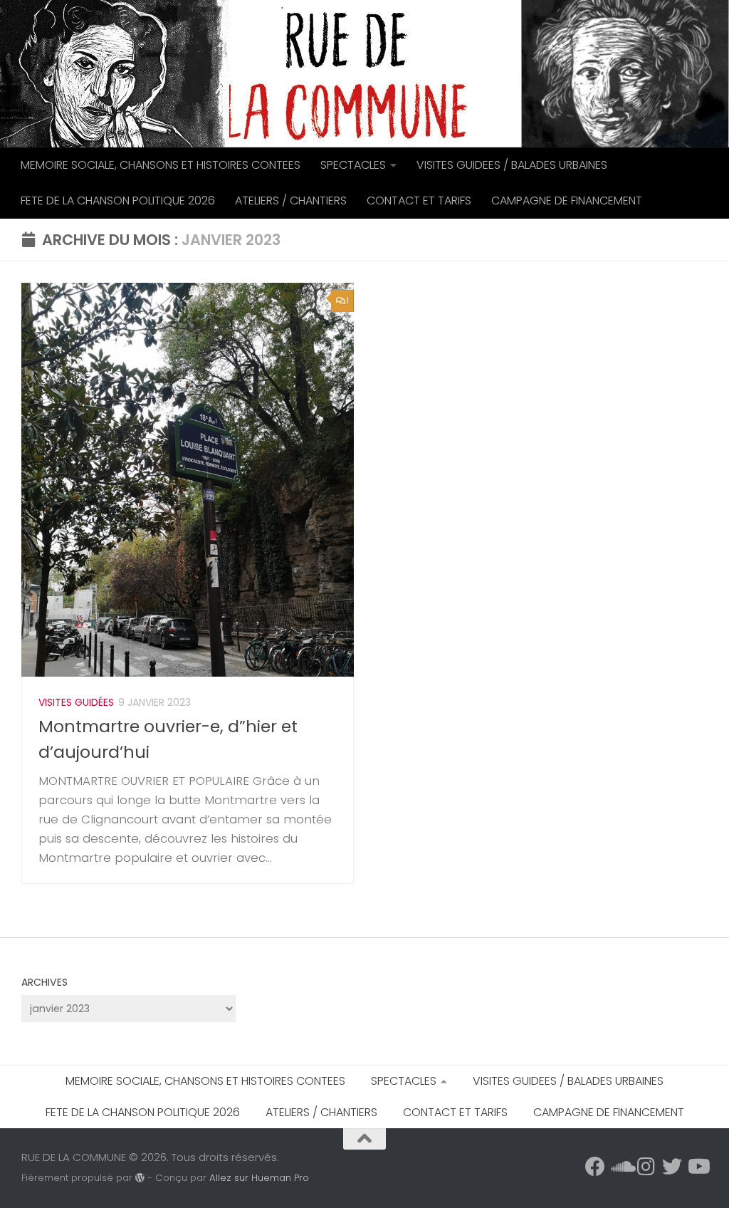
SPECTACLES (353, 165)
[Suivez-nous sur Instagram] (646, 1167)
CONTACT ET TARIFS (419, 200)
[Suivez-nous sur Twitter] (672, 1167)
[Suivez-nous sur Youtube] (698, 1167)
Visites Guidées (76, 702)
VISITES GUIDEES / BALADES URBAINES (511, 165)
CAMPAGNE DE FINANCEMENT (566, 200)
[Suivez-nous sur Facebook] (595, 1167)
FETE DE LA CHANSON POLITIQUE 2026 (118, 200)
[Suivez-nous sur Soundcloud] (621, 1167)
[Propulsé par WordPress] (140, 1177)
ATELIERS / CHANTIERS (291, 200)
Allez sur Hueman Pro (259, 1177)
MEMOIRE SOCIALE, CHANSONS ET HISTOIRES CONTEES (160, 165)
